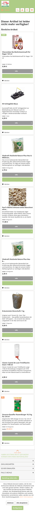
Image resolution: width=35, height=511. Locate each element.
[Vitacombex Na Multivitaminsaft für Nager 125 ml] (17, 42)
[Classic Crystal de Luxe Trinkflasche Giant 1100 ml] (17, 352)
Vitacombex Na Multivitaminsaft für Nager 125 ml (16, 53)
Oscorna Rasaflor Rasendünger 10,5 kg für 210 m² (17, 415)
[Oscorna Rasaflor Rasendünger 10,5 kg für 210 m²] (17, 404)
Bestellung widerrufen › (10, 478)
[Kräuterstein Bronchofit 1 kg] (17, 301)
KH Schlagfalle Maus (10, 104)
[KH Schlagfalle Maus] (17, 93)
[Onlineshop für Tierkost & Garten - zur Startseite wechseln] (5, 4)
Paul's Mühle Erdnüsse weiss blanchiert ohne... (17, 208)
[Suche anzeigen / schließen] (18, 10)
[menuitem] (5, 10)
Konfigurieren (17, 508)
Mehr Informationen (26, 497)
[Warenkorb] (32, 10)
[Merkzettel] (27, 10)
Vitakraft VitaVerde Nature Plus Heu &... (16, 260)
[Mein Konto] (22, 10)
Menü (7, 10)
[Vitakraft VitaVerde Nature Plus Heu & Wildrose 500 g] (17, 145)
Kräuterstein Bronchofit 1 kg (13, 311)
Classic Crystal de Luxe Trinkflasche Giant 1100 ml (16, 364)
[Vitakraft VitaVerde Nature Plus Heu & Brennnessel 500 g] (17, 249)
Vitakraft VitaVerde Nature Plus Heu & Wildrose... (17, 157)
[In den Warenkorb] (17, 76)
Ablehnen (10, 503)
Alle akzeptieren (22, 503)
